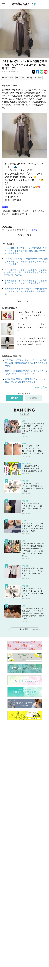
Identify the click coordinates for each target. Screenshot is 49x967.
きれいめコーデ (35, 78)
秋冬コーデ (8, 78)
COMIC (33, 398)
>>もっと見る (40, 387)
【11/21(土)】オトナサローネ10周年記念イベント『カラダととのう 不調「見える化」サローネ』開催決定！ (25, 250)
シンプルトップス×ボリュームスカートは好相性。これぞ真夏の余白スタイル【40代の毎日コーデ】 (26, 363)
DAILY (14, 398)
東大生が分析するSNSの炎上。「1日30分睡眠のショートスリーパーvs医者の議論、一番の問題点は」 (26, 291)
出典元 (5, 207)
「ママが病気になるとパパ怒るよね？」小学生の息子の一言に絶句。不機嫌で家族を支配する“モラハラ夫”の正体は (25, 272)
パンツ (21, 78)
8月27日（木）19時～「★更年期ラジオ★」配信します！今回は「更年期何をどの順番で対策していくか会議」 (26, 261)
